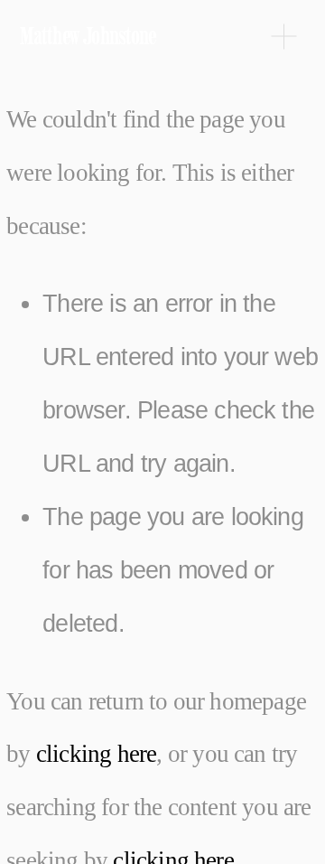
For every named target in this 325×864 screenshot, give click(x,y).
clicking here (96, 753)
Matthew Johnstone (88, 36)
